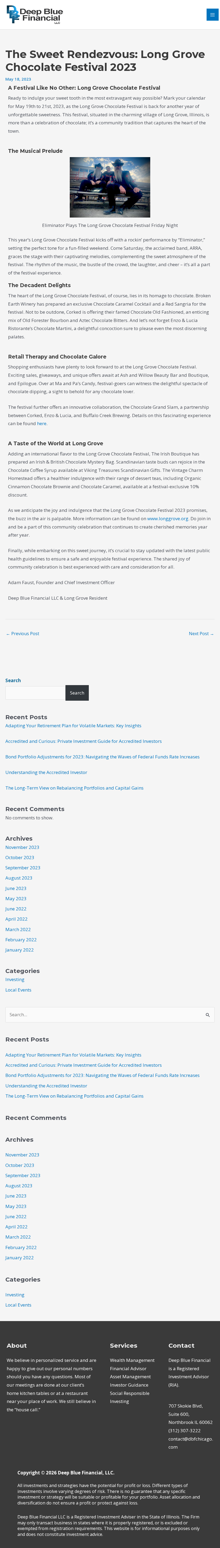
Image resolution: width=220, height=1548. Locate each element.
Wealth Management (132, 1360)
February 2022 (21, 939)
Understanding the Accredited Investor (46, 772)
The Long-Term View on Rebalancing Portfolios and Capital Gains (74, 788)
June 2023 (16, 888)
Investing (14, 979)
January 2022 (19, 950)
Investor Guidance (129, 1385)
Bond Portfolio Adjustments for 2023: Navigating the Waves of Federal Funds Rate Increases (102, 757)
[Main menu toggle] (213, 15)
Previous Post (22, 633)
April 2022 (16, 919)
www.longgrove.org (167, 518)
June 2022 (16, 909)
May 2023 (16, 898)
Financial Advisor (128, 1368)
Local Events (18, 990)
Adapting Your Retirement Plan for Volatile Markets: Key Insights (73, 725)
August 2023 (18, 878)
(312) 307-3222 (184, 1430)
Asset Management (130, 1376)
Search (13, 680)
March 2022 (18, 929)
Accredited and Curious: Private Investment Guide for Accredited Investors (83, 741)
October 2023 (19, 857)
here (41, 423)
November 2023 (22, 847)
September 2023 (23, 868)
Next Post (201, 633)
